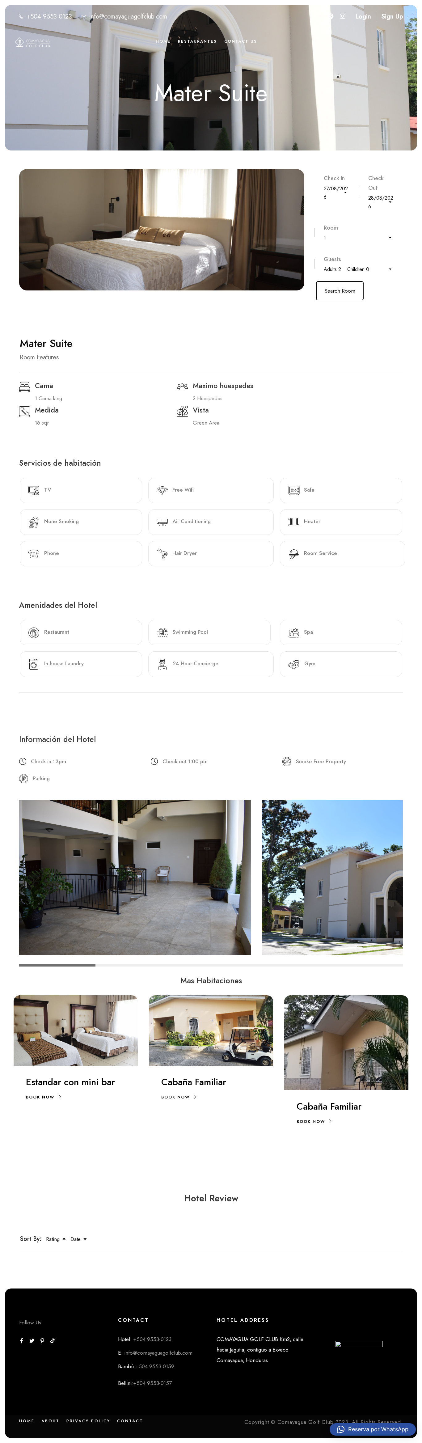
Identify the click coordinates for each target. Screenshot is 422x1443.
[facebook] (330, 16)
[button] (373, 1429)
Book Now (40, 1097)
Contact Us (240, 41)
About (50, 1421)
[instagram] (342, 16)
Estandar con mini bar (70, 1082)
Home (163, 41)
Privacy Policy (88, 1421)
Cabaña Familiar (193, 1082)
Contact (130, 1421)
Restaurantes (197, 41)
